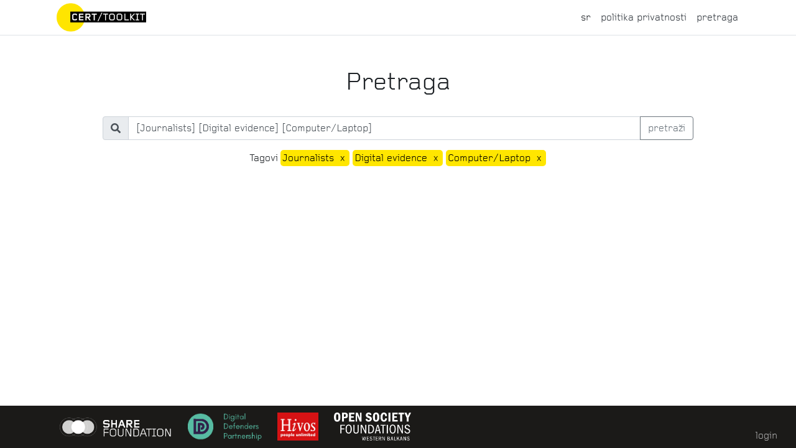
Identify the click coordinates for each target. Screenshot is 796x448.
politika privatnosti (644, 17)
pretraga (717, 17)
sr (586, 17)
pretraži (666, 128)
